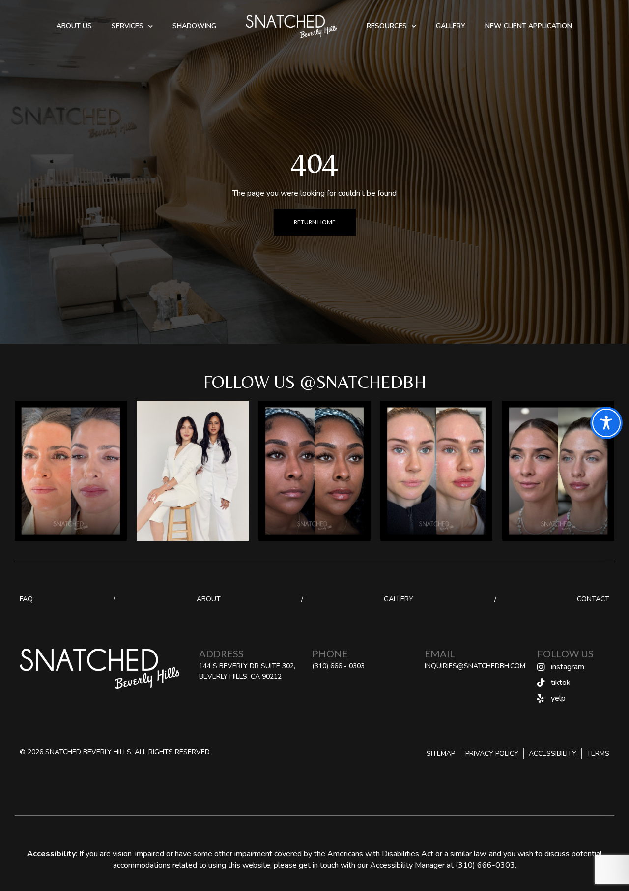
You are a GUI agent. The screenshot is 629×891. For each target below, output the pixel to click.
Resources (387, 25)
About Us (74, 25)
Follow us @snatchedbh (314, 382)
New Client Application (528, 25)
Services (127, 25)
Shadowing (194, 25)
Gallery (450, 25)
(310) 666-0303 (485, 865)
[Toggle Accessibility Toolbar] (606, 423)
